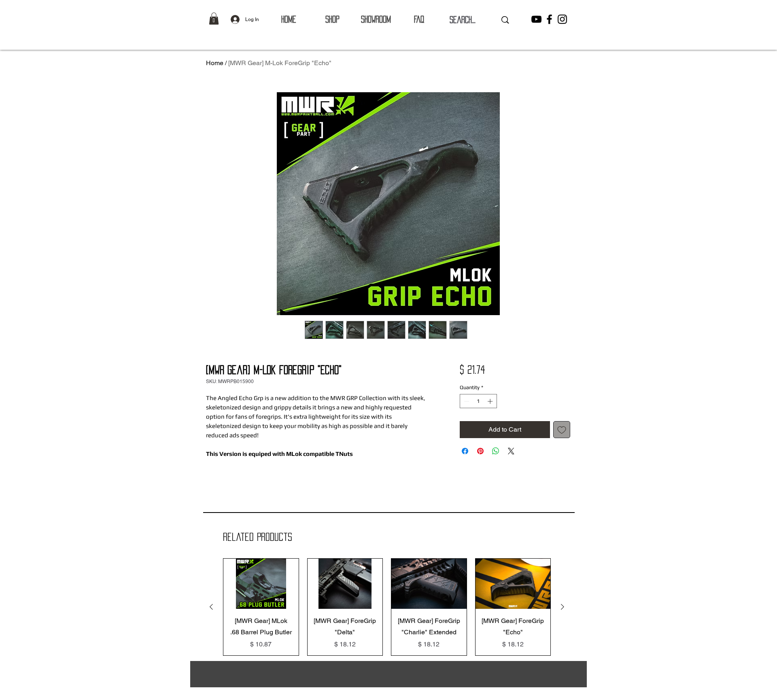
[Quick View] (261, 584)
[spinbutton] (478, 401)
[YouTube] (536, 19)
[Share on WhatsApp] (496, 451)
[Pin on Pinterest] (480, 451)
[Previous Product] (211, 607)
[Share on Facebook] (465, 451)
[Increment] (491, 401)
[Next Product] (562, 607)
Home (214, 63)
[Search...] (505, 20)
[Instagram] (562, 19)
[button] (214, 19)
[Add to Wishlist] (561, 429)
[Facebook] (549, 19)
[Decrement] (466, 401)
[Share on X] (511, 451)
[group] (386, 607)
